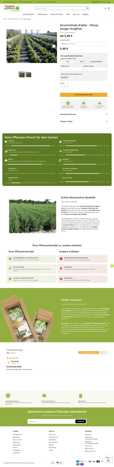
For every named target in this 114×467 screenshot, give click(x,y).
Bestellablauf (52, 440)
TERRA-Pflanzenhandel (18, 463)
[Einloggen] (105, 8)
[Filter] (101, 352)
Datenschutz (88, 446)
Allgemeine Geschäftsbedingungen (91, 442)
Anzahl (62, 83)
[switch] (108, 461)
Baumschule (52, 434)
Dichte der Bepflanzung (68, 58)
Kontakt (51, 450)
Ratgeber (85, 14)
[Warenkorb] (108, 8)
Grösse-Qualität (65, 40)
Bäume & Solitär (57, 14)
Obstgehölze (16, 442)
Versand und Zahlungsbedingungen (91, 438)
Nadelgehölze (16, 450)
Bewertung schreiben (89, 352)
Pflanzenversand (53, 437)
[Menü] (111, 456)
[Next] (53, 46)
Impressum (88, 434)
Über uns (76, 14)
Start (5, 19)
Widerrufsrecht (89, 448)
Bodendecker (42, 14)
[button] (64, 32)
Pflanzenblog (52, 447)
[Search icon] (87, 8)
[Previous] (9, 46)
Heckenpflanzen (28, 14)
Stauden (15, 447)
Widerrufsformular (90, 451)
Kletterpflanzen (17, 445)
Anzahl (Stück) (88, 66)
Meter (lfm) (65, 66)
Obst (68, 14)
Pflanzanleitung (53, 442)
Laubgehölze (16, 453)
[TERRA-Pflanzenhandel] (12, 8)
